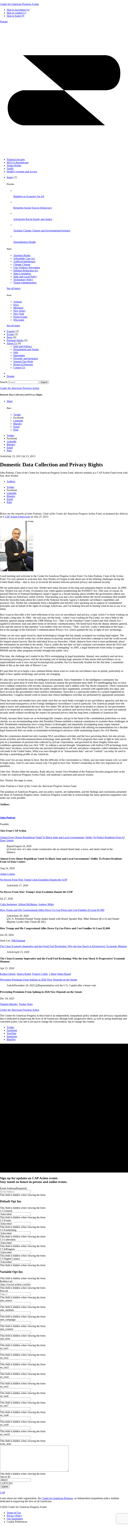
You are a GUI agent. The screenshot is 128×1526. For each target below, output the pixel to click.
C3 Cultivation (8, 1239)
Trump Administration (24, 282)
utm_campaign (8, 1319)
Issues (10, 177)
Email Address (13, 1188)
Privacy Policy (14, 1515)
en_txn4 (4, 1377)
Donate (4, 21)
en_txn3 (4, 1367)
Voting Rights (14, 165)
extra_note (5, 1443)
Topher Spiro (26, 1004)
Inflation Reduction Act (25, 270)
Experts (11, 331)
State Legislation (22, 273)
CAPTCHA (6, 1483)
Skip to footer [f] (15, 15)
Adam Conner (7, 874)
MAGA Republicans (17, 162)
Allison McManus (27, 904)
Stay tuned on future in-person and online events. (33, 1180)
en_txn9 (4, 1424)
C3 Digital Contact (10, 1258)
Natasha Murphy (9, 1004)
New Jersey (19, 310)
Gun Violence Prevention (26, 267)
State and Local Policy (25, 276)
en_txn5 (4, 1386)
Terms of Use (14, 1512)
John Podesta (7, 817)
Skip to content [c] (16, 12)
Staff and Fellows (22, 346)
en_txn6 (4, 1396)
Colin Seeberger (8, 904)
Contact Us (19, 367)
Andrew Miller (46, 904)
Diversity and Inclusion (25, 358)
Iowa (16, 304)
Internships (19, 355)
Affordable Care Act (24, 258)
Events (10, 334)
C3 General (6, 1210)
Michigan (18, 307)
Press (9, 337)
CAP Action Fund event (17, 516)
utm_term (5, 1338)
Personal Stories (15, 340)
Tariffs (10, 168)
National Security (16, 159)
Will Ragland (18, 940)
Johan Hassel (64, 974)
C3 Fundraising (8, 1230)
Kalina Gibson (7, 974)
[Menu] (64, 153)
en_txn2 (4, 1357)
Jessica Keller (24, 974)
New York (18, 313)
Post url (4, 1290)
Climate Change (21, 264)
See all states (13, 325)
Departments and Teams (26, 349)
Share (10, 401)
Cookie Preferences (17, 1521)
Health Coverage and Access (22, 171)
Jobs (15, 352)
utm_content (6, 1329)
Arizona (17, 301)
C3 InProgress (7, 1249)
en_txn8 (4, 1415)
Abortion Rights (21, 255)
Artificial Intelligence (24, 261)
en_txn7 (4, 1405)
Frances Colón (40, 974)
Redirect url (6, 1281)
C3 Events (5, 1220)
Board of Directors (23, 364)
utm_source (6, 1300)
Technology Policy (23, 279)
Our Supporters (15, 1518)
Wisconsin (18, 319)
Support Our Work (23, 361)
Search (3, 382)
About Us (12, 343)
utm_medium (7, 1310)
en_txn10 (5, 1434)
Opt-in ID (5, 1476)
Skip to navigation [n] (18, 9)
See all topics (13, 288)
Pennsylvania (20, 316)
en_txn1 (4, 1348)
